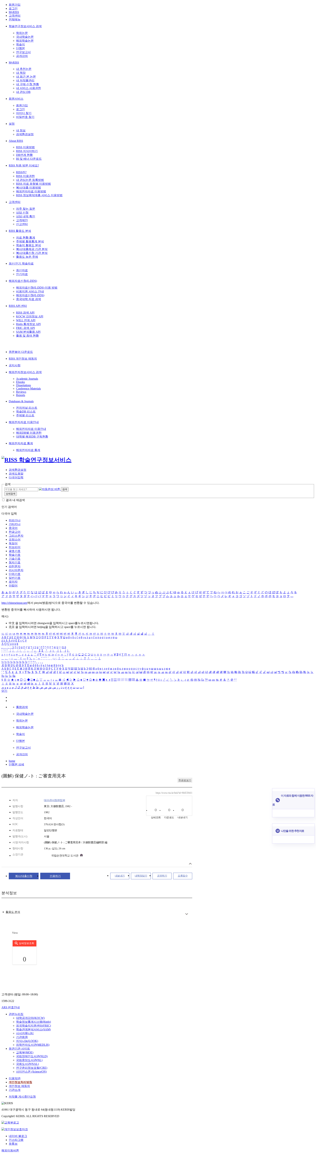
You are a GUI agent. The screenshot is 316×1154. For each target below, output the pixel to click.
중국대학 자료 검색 (28, 299)
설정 (12, 123)
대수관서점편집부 (54, 800)
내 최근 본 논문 (26, 76)
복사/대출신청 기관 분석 (32, 252)
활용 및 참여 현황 (27, 335)
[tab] (13, 912)
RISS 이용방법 (25, 147)
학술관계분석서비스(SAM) (33, 1029)
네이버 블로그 (18, 1136)
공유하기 (162, 875)
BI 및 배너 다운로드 (29, 158)
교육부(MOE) (24, 1052)
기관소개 (14, 1089)
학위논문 (22, 32)
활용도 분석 (13, 911)
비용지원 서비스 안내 (30, 291)
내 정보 (21, 130)
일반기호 (14, 577)
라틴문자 (14, 566)
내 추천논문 (23, 68)
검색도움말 (16, 473)
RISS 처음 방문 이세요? (24, 165)
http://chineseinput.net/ (14, 602)
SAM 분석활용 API (28, 331)
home (12, 760)
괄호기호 (14, 551)
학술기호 (14, 554)
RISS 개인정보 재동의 (23, 358)
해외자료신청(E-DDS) (23, 280)
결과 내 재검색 (15, 500)
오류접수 (183, 875)
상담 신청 (22, 212)
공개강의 (22, 55)
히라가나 (14, 520)
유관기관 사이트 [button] (19, 1048)
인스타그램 (16, 1139)
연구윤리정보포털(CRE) (31, 1067)
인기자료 (22, 274)
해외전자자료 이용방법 (31, 191)
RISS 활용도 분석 (20, 230)
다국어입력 (16, 477)
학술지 (20, 44)
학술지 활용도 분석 (28, 245)
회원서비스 (16, 98)
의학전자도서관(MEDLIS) (32, 1044)
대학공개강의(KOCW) (30, 1017)
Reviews (21, 391)
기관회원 (22, 1037)
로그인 (13, 8)
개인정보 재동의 (19, 1086)
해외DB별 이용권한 (29, 432)
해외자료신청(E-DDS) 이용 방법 (36, 287)
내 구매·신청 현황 (27, 84)
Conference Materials (28, 388)
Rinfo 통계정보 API (28, 324)
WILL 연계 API (25, 320)
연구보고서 (23, 52)
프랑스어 (14, 539)
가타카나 (14, 524)
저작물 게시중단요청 (22, 1096)
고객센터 (14, 15)
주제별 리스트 (25, 415)
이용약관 (14, 1078)
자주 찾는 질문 (25, 208)
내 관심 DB (23, 91)
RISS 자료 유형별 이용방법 (33, 183)
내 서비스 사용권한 (28, 88)
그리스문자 (16, 535)
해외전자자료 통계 (21, 443)
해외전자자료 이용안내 (24, 422)
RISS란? (21, 172)
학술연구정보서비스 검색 (25, 26)
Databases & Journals (21, 401)
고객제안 (22, 220)
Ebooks (20, 382)
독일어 (13, 543)
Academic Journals (27, 378)
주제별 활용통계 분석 (30, 241)
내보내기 (120, 875)
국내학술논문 (25, 36)
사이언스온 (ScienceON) (31, 1071)
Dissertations (23, 385)
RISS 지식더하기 (27, 151)
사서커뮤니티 (25, 1033)
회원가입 (14, 4)
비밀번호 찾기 (25, 116)
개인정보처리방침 (20, 1082)
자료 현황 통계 (25, 237)
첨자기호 (14, 562)
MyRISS (14, 12)
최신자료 (22, 270)
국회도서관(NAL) (27, 1063)
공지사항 (14, 365)
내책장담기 (141, 875)
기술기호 (14, 558)
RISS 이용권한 (25, 176)
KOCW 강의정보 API (29, 316)
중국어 (13, 528)
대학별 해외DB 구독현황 (32, 436)
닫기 (4, 690)
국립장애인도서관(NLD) (32, 1056)
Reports (20, 395)
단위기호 (14, 574)
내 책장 (21, 72)
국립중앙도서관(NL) (29, 1060)
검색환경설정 (25, 134)
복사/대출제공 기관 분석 (32, 249)
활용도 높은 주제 (27, 256)
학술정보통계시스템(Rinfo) (33, 1021)
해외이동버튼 (10, 1150)
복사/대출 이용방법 (28, 187)
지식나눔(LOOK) (27, 1040)
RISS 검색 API (25, 312)
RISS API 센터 (18, 305)
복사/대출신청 (23, 876)
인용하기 (55, 876)
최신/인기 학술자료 (21, 263)
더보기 (186, 914)
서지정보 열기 (190, 863)
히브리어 (14, 547)
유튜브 (13, 1143)
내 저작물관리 (25, 80)
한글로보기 (184, 780)
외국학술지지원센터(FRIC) (33, 1025)
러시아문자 (16, 570)
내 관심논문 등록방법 (30, 179)
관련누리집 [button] (16, 1014)
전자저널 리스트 (26, 407)
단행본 (20, 48)
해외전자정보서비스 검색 (25, 372)
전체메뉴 (14, 19)
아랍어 (13, 585)
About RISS (16, 140)
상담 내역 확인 (25, 216)
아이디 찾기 (23, 113)
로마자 (13, 581)
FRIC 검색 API (25, 327)
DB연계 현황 (24, 154)
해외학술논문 (25, 40)
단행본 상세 (16, 764)
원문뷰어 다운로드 (21, 351)
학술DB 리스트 (26, 411)
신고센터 (22, 224)
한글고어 (14, 531)
